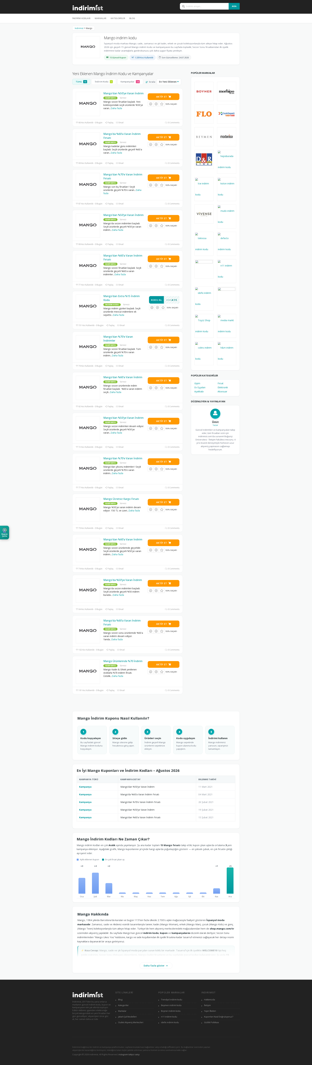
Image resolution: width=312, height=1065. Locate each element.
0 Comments (173, 122)
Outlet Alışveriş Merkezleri (130, 1022)
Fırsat (220, 383)
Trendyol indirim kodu (171, 999)
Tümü (81, 81)
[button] (4, 532)
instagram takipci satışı (129, 1054)
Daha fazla (116, 108)
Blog (132, 18)
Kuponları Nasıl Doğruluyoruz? (218, 1016)
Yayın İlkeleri (210, 1011)
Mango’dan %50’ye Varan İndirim (123, 93)
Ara (234, 6)
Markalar (100, 18)
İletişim (207, 1005)
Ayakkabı (199, 391)
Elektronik (223, 387)
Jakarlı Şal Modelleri (127, 1016)
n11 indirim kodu (169, 1016)
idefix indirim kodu (170, 1022)
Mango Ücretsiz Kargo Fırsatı (121, 499)
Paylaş (110, 122)
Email (121, 122)
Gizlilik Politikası (211, 1022)
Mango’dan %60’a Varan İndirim (122, 377)
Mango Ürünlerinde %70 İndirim (123, 661)
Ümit (215, 422)
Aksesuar (222, 391)
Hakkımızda (209, 999)
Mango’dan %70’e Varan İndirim (122, 458)
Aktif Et (161, 96)
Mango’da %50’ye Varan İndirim (122, 580)
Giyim (197, 383)
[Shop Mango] (88, 47)
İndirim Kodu (103, 81)
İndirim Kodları (81, 18)
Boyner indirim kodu (171, 1011)
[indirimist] (87, 7)
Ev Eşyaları (199, 387)
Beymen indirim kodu (171, 1005)
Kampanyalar (130, 81)
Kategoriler (118, 18)
